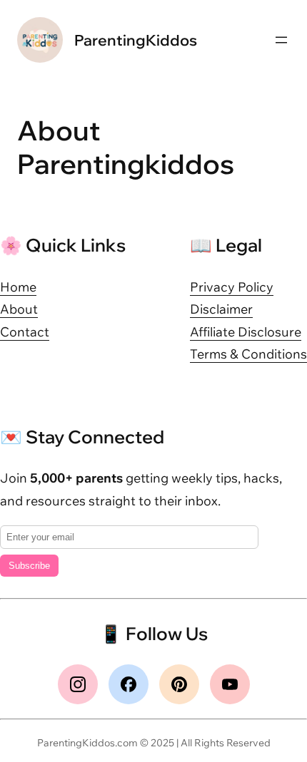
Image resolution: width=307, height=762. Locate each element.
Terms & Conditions (248, 354)
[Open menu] (281, 39)
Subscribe (29, 565)
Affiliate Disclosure (245, 332)
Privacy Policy (231, 287)
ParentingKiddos (135, 39)
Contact (24, 332)
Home (18, 287)
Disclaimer (221, 309)
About (19, 309)
